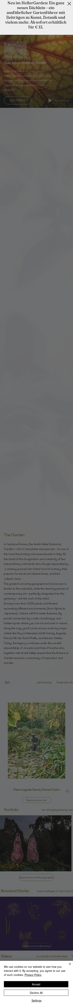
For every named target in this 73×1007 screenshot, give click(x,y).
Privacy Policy (33, 975)
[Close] (67, 966)
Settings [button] (36, 1000)
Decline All (36, 993)
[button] (69, 4)
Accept (36, 984)
